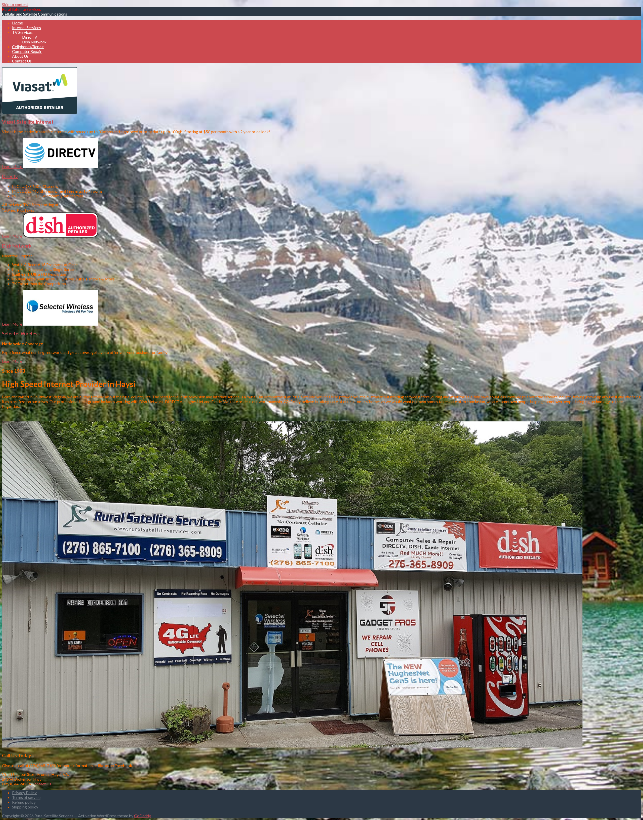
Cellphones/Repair (28, 46)
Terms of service (26, 797)
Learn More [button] (12, 166)
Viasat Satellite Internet (27, 122)
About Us (20, 56)
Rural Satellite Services (21, 9)
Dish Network (34, 41)
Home (17, 22)
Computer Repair (27, 51)
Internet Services (26, 27)
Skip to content (15, 4)
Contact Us (22, 60)
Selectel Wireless (21, 333)
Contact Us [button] (41, 783)
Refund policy (24, 802)
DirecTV (29, 37)
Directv (10, 176)
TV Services (22, 32)
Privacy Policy (24, 792)
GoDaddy (142, 815)
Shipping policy (25, 806)
